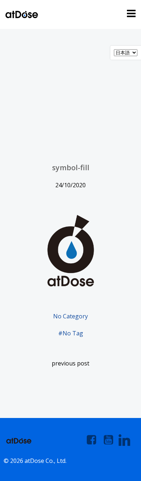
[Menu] (130, 13)
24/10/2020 (70, 185)
